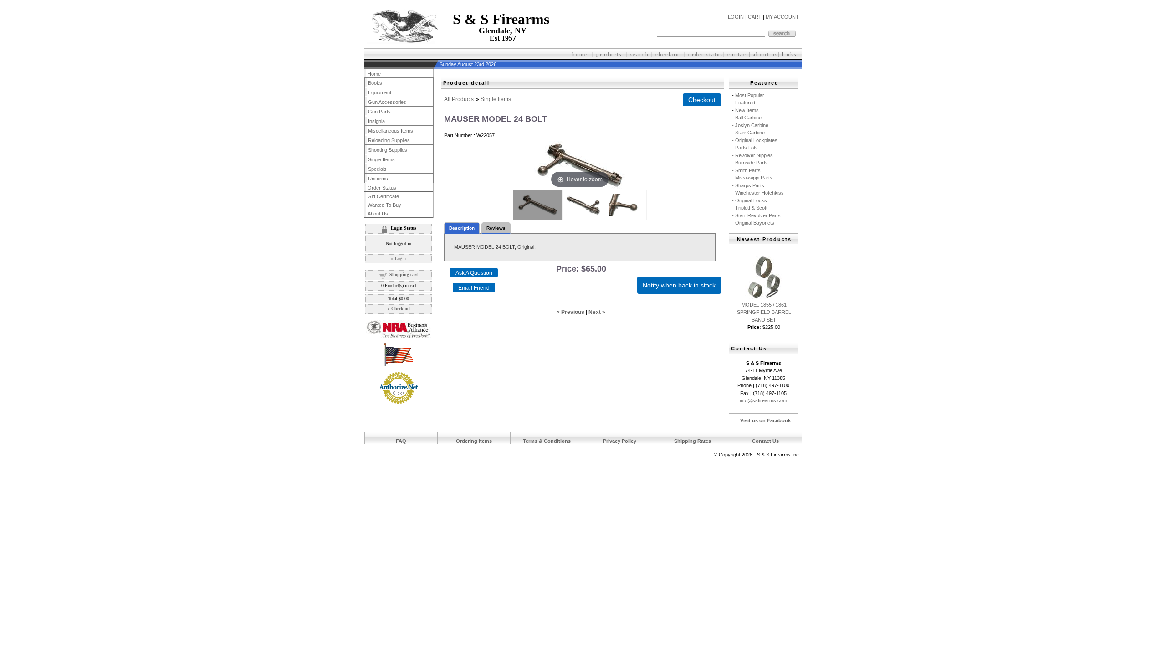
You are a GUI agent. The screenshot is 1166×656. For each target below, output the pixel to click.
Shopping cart (403, 274)
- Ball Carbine (747, 117)
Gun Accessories (387, 102)
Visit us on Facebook (765, 420)
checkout (668, 54)
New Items (747, 110)
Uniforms (378, 178)
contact (738, 54)
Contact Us (765, 441)
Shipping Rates (692, 441)
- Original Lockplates (754, 140)
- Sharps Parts (748, 185)
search (639, 54)
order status (705, 54)
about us (765, 54)
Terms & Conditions (547, 441)
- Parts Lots (745, 147)
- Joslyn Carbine (750, 125)
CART (755, 17)
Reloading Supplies (389, 140)
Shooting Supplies (387, 150)
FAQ (401, 441)
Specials (377, 169)
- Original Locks (749, 200)
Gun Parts (379, 111)
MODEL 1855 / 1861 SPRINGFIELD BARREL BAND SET (764, 312)
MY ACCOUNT (782, 17)
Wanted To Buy (384, 205)
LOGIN (736, 17)
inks (790, 54)
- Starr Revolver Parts (756, 215)
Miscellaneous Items (390, 130)
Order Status (382, 187)
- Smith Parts (746, 170)
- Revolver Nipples (752, 155)
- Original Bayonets (753, 223)
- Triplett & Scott (749, 207)
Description (462, 228)
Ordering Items (474, 441)
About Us (378, 213)
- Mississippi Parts (752, 177)
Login (400, 258)
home (580, 54)
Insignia (376, 121)
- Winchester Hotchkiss (758, 192)
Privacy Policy (619, 441)
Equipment (379, 92)
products (609, 54)
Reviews (496, 228)
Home (374, 74)
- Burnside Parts (750, 162)
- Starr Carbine (748, 132)
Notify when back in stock (679, 285)
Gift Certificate (383, 196)
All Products (459, 99)
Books (375, 83)
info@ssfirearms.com (763, 400)
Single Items (496, 99)
